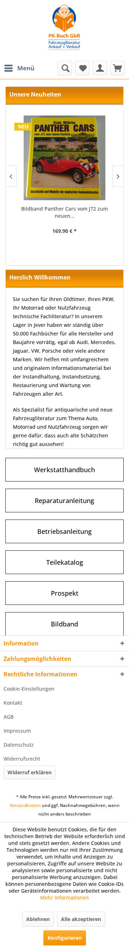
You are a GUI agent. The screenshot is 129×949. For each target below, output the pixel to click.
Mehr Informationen (64, 897)
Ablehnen (38, 919)
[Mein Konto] (100, 68)
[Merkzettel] (82, 68)
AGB (9, 716)
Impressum (17, 730)
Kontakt (13, 702)
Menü (25, 68)
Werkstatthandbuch (64, 469)
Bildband (64, 624)
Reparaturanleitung (64, 500)
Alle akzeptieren (81, 919)
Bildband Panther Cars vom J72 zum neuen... (64, 212)
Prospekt (64, 593)
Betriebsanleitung (64, 531)
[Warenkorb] (117, 68)
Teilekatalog (64, 562)
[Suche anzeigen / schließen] (65, 68)
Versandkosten (25, 805)
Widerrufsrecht (22, 758)
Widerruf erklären (30, 772)
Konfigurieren (65, 937)
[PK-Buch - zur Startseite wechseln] (64, 30)
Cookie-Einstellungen (29, 688)
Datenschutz (19, 744)
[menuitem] (19, 68)
